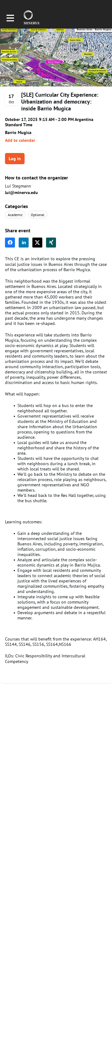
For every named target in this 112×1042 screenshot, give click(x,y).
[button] (20, 140)
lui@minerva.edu (21, 192)
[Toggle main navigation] (10, 17)
